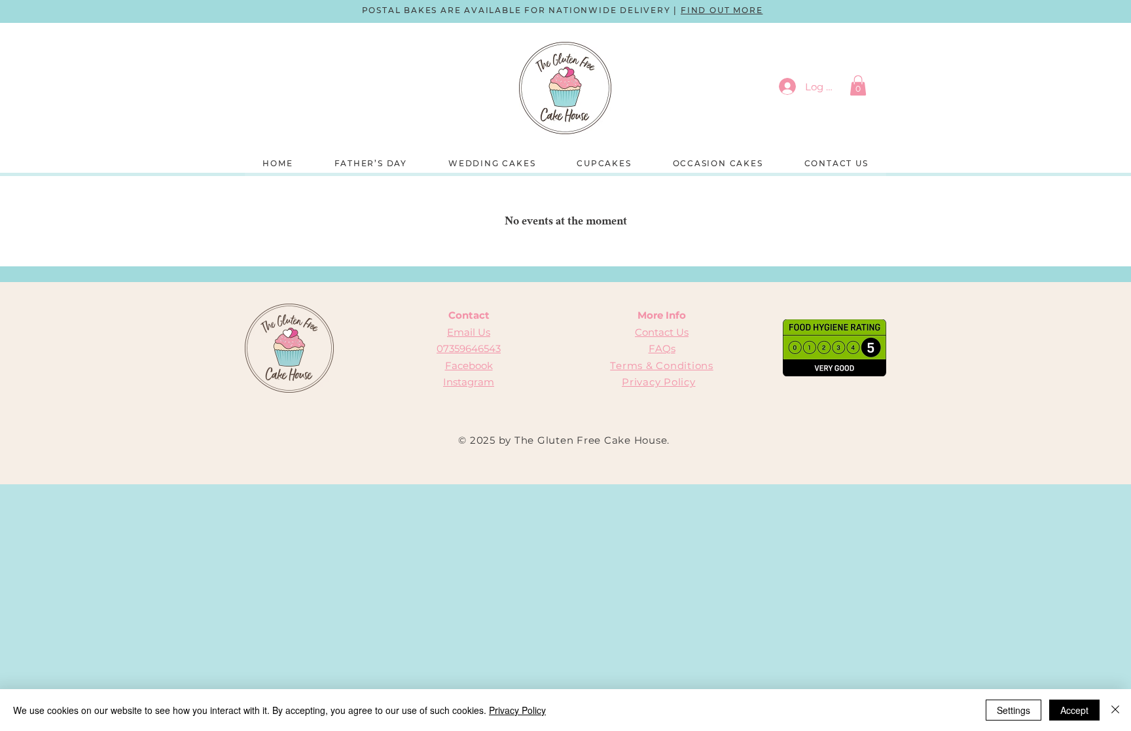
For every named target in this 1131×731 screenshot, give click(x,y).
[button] (858, 85)
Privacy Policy (659, 382)
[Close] (1115, 710)
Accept (1074, 710)
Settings (1013, 710)
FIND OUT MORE (722, 10)
